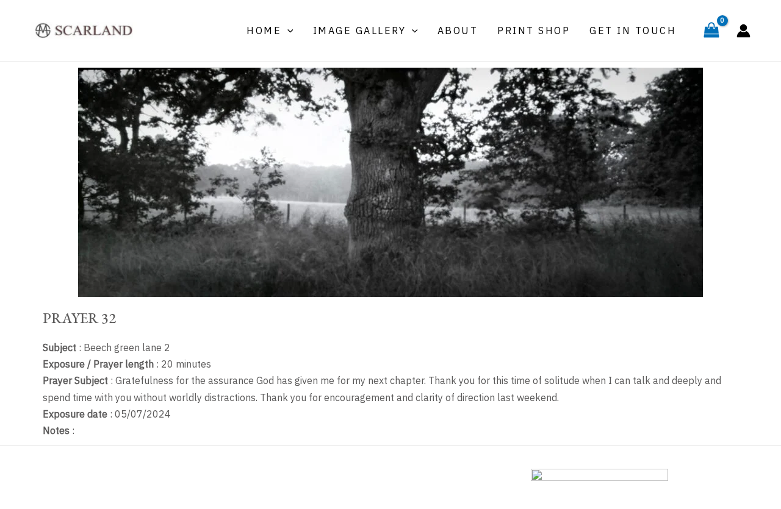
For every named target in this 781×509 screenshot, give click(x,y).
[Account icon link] (743, 31)
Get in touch (632, 30)
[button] (287, 30)
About (457, 30)
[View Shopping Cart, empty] (711, 30)
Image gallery (359, 30)
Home (264, 30)
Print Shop (533, 30)
